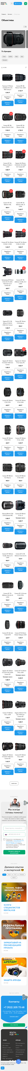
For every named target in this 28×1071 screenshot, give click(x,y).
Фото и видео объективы (12, 33)
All (4, 874)
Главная (3, 14)
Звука (17, 1056)
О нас (15, 874)
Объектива (19, 1045)
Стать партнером (8, 1052)
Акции (9, 874)
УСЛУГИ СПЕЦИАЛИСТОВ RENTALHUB (12, 907)
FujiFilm (10, 56)
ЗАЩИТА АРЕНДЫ (12, 980)
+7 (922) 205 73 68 (14, 1007)
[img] (4, 3)
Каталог (10, 14)
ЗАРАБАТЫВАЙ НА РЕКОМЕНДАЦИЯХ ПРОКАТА (12, 945)
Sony (22, 56)
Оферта (5, 1056)
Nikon (16, 56)
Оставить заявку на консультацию (14, 852)
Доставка (5, 1045)
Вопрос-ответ (7, 1047)
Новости (14, 877)
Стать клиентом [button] (7, 1050)
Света (17, 1047)
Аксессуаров (19, 1054)
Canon (4, 56)
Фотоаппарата (20, 1043)
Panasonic (5, 60)
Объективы (17, 14)
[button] (14, 1025)
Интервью (22, 874)
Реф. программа (7, 1058)
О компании (6, 1043)
